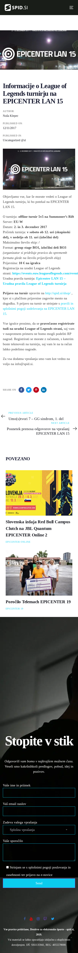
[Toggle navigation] (55, 7)
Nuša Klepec (10, 115)
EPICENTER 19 (14, 608)
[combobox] (39, 829)
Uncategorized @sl (14, 140)
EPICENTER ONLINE (18, 542)
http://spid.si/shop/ (58, 293)
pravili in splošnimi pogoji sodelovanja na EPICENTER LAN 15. (38, 309)
